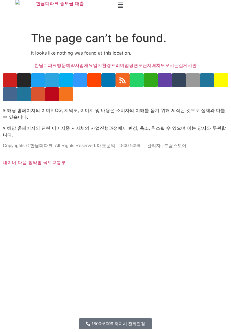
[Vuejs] (71, 175)
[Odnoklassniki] (66, 94)
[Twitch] (165, 80)
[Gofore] (4, 175)
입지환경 (102, 65)
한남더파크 (45, 65)
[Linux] (60, 175)
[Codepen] (15, 175)
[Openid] (42, 175)
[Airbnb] (124, 175)
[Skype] (66, 80)
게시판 (190, 65)
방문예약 (66, 65)
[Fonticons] (46, 175)
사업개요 (84, 65)
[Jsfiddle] (142, 175)
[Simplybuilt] (22, 175)
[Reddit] (94, 80)
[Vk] (10, 94)
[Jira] (109, 175)
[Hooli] (149, 175)
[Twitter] (38, 80)
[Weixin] (151, 80)
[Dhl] (89, 175)
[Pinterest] (52, 94)
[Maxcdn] (67, 175)
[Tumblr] (179, 80)
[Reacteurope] (26, 175)
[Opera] (38, 175)
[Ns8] (127, 175)
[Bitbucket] (18, 175)
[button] (173, 5)
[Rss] (122, 80)
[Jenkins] (93, 175)
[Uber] (168, 175)
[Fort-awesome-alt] (56, 175)
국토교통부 (54, 162)
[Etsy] (7, 175)
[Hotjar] (102, 175)
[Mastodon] (53, 175)
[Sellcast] (35, 175)
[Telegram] (52, 80)
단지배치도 (154, 65)
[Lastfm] (116, 175)
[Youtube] (10, 80)
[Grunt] (157, 175)
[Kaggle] (82, 175)
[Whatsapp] (137, 80)
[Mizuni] (78, 175)
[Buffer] (106, 175)
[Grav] (160, 175)
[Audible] (171, 175)
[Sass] (49, 175)
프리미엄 (120, 65)
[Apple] (193, 80)
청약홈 (35, 162)
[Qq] (146, 175)
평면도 (136, 65)
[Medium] (135, 175)
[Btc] (131, 175)
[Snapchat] (221, 80)
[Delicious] (80, 80)
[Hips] (164, 175)
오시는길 (174, 65)
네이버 (9, 162)
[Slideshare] (108, 80)
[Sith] (29, 175)
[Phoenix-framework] (64, 175)
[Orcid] (11, 175)
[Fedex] (86, 175)
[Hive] (153, 175)
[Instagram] (24, 80)
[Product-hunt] (38, 94)
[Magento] (97, 175)
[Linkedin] (138, 175)
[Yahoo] (113, 175)
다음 (22, 162)
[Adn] (120, 175)
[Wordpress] (207, 80)
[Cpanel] (75, 175)
